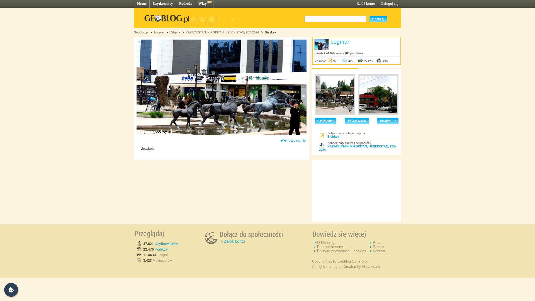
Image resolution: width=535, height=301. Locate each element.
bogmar (159, 32)
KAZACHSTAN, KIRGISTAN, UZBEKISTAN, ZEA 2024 (223, 32)
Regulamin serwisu (332, 247)
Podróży (161, 249)
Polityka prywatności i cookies (341, 251)
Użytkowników (166, 244)
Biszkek (270, 32)
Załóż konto (366, 3)
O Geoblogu (326, 243)
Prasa (377, 243)
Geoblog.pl (141, 32)
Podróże (185, 3)
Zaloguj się (389, 3)
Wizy (202, 3)
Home (142, 3)
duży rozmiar (298, 140)
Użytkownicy (163, 3)
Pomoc (378, 247)
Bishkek (333, 136)
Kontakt (379, 251)
